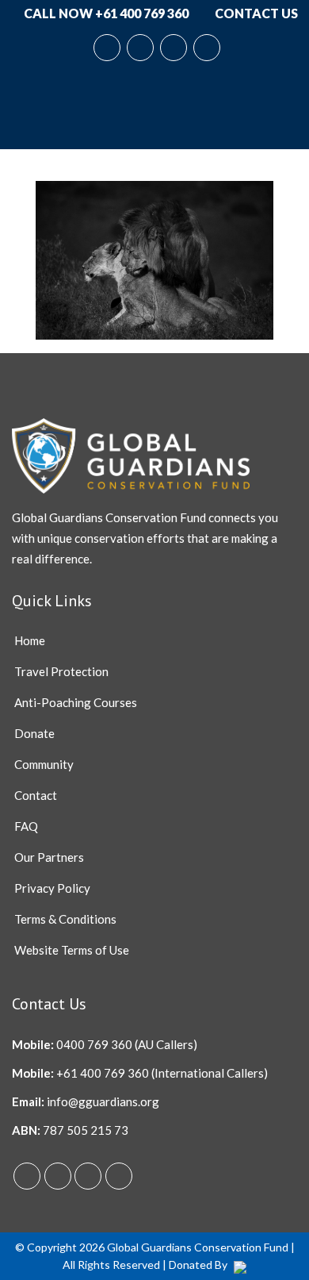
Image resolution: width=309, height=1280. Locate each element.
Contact (35, 795)
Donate (34, 733)
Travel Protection (61, 671)
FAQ (26, 826)
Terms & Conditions (65, 919)
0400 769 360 (94, 1044)
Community (44, 764)
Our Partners (49, 857)
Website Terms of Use (71, 950)
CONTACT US (255, 13)
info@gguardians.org (103, 1101)
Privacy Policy (52, 888)
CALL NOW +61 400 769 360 (105, 13)
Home (29, 640)
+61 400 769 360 (102, 1073)
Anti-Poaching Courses (75, 702)
